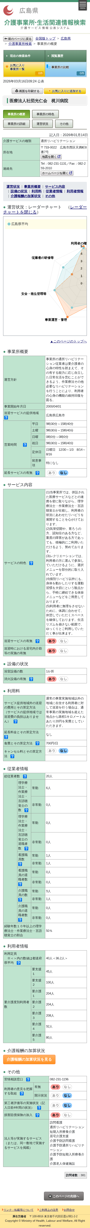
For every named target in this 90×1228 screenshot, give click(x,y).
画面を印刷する (29, 91)
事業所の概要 (16, 114)
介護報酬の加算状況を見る (29, 1059)
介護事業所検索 (20, 44)
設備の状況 (19, 191)
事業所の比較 (67, 70)
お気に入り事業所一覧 (26, 69)
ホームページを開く (55, 173)
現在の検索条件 (20, 55)
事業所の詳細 (16, 123)
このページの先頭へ (65, 1196)
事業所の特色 (45, 114)
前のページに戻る (19, 38)
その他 (64, 123)
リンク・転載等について (18, 1209)
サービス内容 (55, 186)
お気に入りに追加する (66, 91)
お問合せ (69, 1209)
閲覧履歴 (57, 55)
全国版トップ (45, 38)
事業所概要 (32, 186)
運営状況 (42, 123)
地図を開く (50, 156)
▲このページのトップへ (68, 341)
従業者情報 (54, 191)
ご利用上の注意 (48, 1209)
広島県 (66, 38)
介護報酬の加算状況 (26, 196)
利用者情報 (75, 191)
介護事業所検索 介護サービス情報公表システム (45, 24)
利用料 (37, 191)
